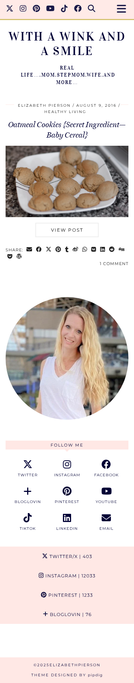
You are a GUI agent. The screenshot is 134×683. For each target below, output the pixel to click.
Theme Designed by (67, 675)
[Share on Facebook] (39, 250)
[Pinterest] (36, 9)
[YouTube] (50, 9)
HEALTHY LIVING (65, 111)
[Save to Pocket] (10, 257)
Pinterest (70, 595)
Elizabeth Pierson (44, 105)
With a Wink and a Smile (67, 43)
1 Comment (114, 263)
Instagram (70, 576)
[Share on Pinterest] (58, 250)
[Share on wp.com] (19, 257)
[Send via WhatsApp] (84, 250)
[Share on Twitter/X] (49, 250)
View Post (67, 230)
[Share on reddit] (112, 250)
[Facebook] (78, 9)
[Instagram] (23, 9)
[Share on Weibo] (75, 250)
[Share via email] (29, 250)
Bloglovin (70, 614)
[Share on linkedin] (102, 250)
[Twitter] (10, 9)
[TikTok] (64, 9)
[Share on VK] (93, 250)
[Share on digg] (122, 250)
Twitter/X (70, 556)
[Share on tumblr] (67, 250)
